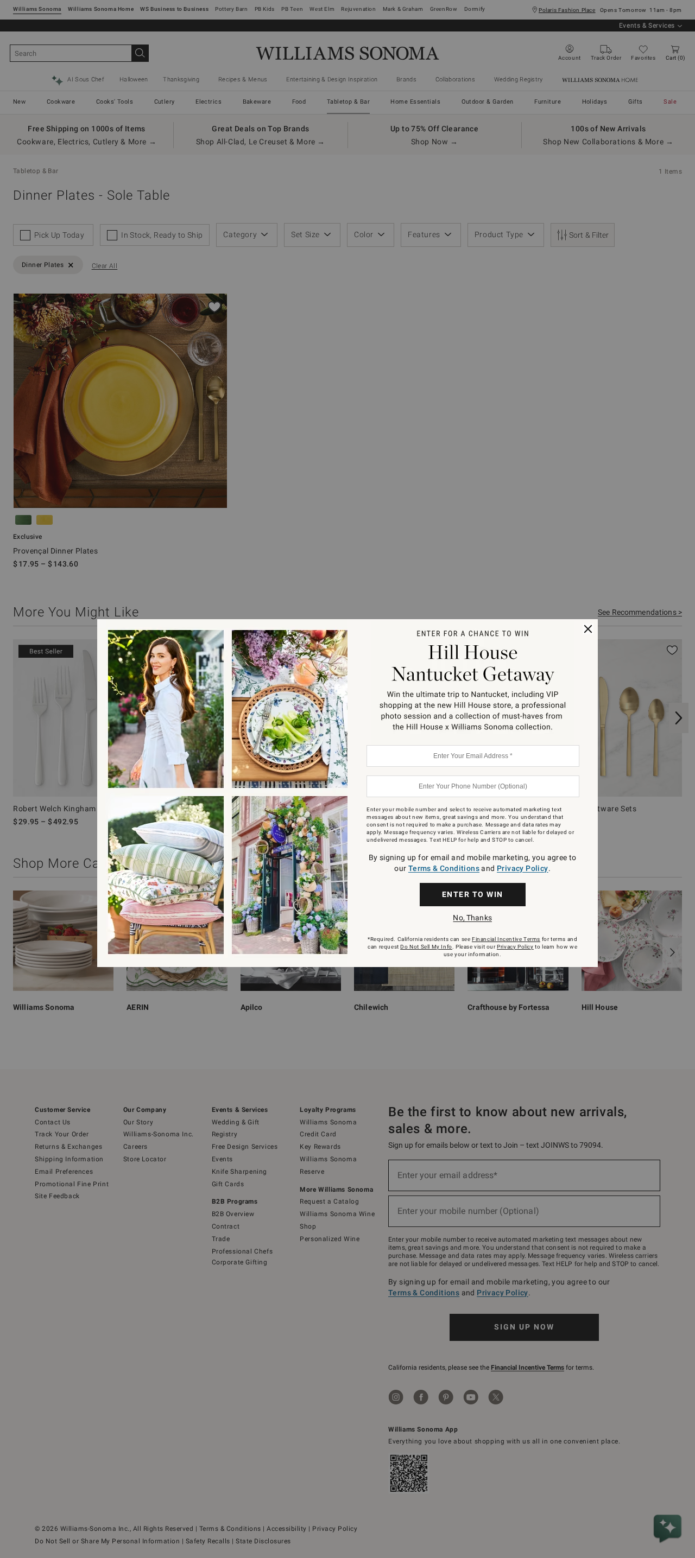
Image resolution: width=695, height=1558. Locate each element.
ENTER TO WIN (472, 894)
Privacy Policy (522, 868)
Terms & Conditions (443, 868)
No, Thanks (472, 917)
